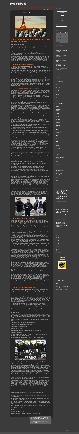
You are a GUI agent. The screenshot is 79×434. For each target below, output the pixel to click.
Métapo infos (58, 283)
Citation (57, 100)
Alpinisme (57, 84)
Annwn (57, 206)
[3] (28, 250)
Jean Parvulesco (58, 128)
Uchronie (57, 177)
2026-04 (57, 243)
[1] (31, 91)
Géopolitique (58, 122)
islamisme (35, 419)
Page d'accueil (38, 7)
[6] (15, 281)
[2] (46, 188)
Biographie (57, 96)
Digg (34, 422)
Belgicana (57, 94)
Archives (57, 90)
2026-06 (57, 240)
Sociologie (57, 167)
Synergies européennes (60, 170)
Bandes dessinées (59, 93)
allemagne (59, 190)
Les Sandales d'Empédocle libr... (61, 284)
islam (31, 419)
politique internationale (62, 190)
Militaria (57, 141)
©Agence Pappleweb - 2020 (17, 411)
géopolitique (60, 192)
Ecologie (57, 110)
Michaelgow (58, 222)
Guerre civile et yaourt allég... (61, 287)
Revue (57, 160)
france (58, 196)
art (56, 91)
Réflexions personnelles (60, 157)
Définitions (57, 106)
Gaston (57, 225)
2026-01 (57, 247)
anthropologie (58, 85)
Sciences (57, 164)
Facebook (39, 422)
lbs (56, 219)
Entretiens (57, 113)
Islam (57, 126)
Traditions (57, 176)
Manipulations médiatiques (60, 139)
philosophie (64, 195)
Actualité (57, 80)
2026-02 (57, 246)
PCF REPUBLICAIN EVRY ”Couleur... (62, 286)
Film (56, 120)
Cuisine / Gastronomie (59, 103)
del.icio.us (46, 421)
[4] (45, 252)
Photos (57, 151)
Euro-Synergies (18, 4)
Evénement (58, 119)
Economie (57, 112)
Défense (57, 104)
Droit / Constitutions (59, 107)
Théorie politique (58, 174)
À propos (62, 20)
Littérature (57, 135)
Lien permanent (36, 418)
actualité (63, 194)
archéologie (58, 87)
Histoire (57, 123)
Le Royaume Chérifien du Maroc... (61, 289)
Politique (57, 154)
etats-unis (63, 196)
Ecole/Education (58, 109)
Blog (56, 97)
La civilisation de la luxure (64, 209)
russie (58, 195)
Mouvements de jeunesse (60, 142)
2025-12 (57, 249)
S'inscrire (62, 12)
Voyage (57, 180)
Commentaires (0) (42, 418)
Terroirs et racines (59, 173)
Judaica (57, 129)
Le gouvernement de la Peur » (48, 7)
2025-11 (57, 250)
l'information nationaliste (60, 280)
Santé (57, 161)
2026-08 (57, 237)
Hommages (58, 125)
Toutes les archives (59, 252)
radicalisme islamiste (41, 419)
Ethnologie (57, 116)
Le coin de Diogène (59, 132)
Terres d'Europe (58, 171)
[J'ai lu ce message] (77, 432)
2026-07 (57, 239)
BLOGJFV (57, 277)
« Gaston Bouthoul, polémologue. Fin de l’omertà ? (25, 7)
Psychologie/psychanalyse (60, 155)
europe (58, 194)
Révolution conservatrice (60, 158)
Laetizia (57, 214)
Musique (57, 144)
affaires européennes (60, 198)
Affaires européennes (59, 81)
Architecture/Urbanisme (60, 88)
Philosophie (58, 148)
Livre (56, 136)
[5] (22, 264)
